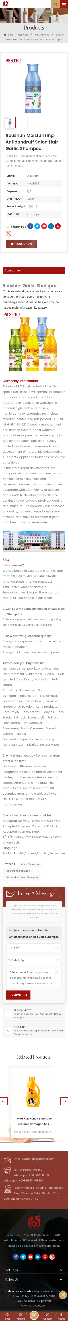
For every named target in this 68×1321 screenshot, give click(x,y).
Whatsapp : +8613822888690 (32, 1175)
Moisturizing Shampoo (18, 871)
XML (58, 1292)
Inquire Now (23, 244)
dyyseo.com (40, 1306)
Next (64, 1101)
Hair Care (23, 35)
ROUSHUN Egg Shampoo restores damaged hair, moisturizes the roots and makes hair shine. (34, 1122)
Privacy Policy (21, 1296)
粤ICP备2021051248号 (43, 1296)
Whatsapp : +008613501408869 (23, 1181)
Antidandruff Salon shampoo (22, 877)
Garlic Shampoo (30, 864)
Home (10, 35)
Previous (4, 1101)
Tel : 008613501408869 (28, 1170)
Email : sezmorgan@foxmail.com (34, 1159)
